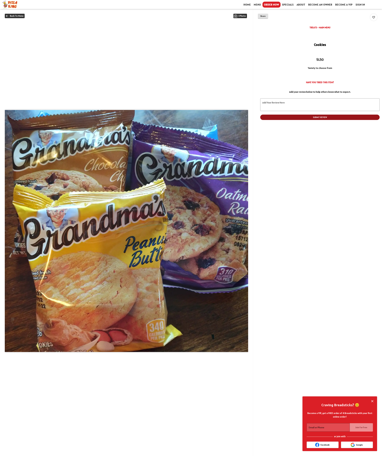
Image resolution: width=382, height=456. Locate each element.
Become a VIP (344, 4)
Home (247, 4)
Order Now (271, 4)
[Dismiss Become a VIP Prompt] (372, 401)
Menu (257, 4)
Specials (288, 4)
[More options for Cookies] (373, 17)
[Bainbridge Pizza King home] (15, 4)
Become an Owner (320, 4)
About (301, 4)
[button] (15, 16)
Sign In (360, 4)
